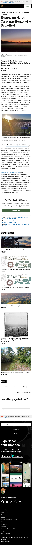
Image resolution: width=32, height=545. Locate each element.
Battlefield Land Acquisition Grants (10, 172)
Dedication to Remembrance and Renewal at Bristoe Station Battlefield (15, 221)
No (6, 410)
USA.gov (3, 531)
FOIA (2, 514)
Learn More (16, 210)
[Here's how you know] (16, 2)
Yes (6, 406)
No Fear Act (4, 524)
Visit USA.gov (5, 541)
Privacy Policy (4, 512)
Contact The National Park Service (9, 519)
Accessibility (4, 509)
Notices (3, 517)
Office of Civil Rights (6, 533)
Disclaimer (3, 526)
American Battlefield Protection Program (17, 146)
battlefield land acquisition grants (11, 387)
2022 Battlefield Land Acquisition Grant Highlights (16, 218)
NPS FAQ (3, 521)
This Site (16, 429)
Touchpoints (7, 417)
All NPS (16, 433)
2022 (24, 387)
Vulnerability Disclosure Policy (8, 528)
